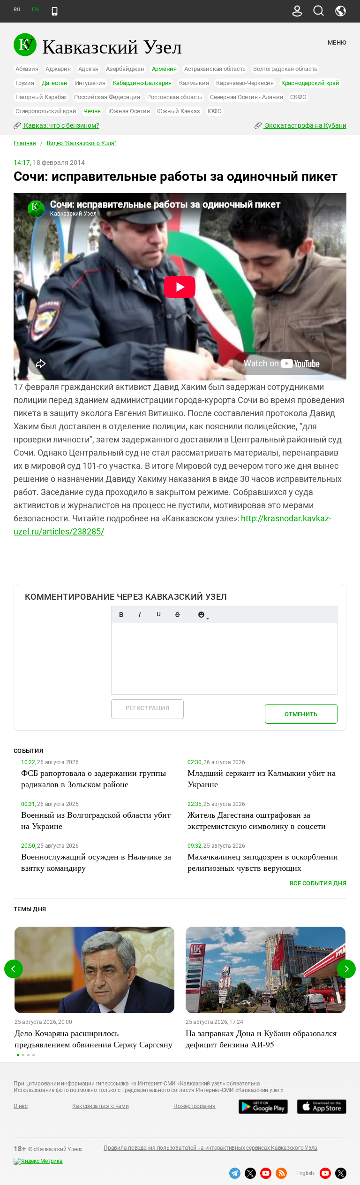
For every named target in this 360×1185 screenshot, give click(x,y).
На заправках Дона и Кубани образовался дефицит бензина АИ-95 (261, 1038)
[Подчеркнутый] (158, 614)
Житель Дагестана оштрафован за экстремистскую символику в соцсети (257, 820)
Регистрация (147, 708)
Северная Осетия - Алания (246, 97)
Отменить (301, 714)
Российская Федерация (107, 97)
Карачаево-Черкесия (245, 82)
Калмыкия (194, 82)
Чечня (92, 111)
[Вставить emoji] (201, 614)
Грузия (24, 82)
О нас (21, 1106)
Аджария (57, 68)
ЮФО (215, 111)
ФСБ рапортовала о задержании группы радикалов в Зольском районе (93, 778)
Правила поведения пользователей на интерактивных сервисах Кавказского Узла (210, 1148)
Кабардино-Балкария (142, 82)
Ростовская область (174, 97)
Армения (164, 68)
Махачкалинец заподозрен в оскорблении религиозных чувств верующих (263, 862)
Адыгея (88, 68)
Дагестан (55, 82)
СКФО (298, 97)
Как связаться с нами (100, 1106)
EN (35, 10)
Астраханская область (215, 68)
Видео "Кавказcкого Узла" (81, 143)
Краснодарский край (310, 82)
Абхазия (26, 68)
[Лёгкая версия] (54, 11)
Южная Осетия (129, 111)
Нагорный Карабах (41, 97)
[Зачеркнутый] (177, 614)
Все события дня (318, 883)
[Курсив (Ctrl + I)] (139, 614)
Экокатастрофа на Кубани (304, 125)
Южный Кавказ (178, 111)
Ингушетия (90, 82)
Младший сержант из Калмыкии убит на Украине (262, 778)
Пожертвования (194, 1106)
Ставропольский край (45, 111)
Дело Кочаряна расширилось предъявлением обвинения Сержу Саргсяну (93, 1038)
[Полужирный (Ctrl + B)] (121, 614)
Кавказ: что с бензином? (60, 125)
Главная (25, 143)
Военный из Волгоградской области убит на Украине (96, 820)
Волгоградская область (285, 68)
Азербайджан (125, 68)
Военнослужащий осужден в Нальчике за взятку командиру (96, 862)
